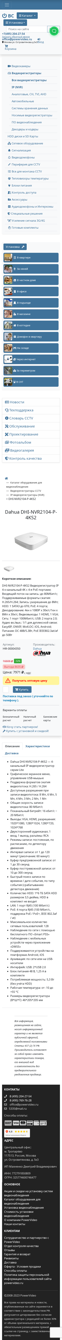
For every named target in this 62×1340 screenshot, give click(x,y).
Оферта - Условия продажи (22, 1266)
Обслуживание (21, 426)
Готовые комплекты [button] (24, 227)
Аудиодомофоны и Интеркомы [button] (32, 206)
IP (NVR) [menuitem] (17, 87)
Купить (23, 689)
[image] (31, 541)
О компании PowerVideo (20, 1220)
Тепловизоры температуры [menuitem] (30, 178)
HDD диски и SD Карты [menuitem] (23, 136)
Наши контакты (14, 1224)
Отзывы (9, 1250)
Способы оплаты (15, 1271)
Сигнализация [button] (21, 150)
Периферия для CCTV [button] (25, 164)
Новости (16, 402)
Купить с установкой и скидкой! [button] (27, 731)
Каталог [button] (27, 15)
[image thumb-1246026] (9, 568)
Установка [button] (15, 22)
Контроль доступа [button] (23, 192)
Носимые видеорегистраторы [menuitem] (32, 115)
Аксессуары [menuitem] (19, 199)
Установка (14, 247)
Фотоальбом (20, 442)
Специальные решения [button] (26, 213)
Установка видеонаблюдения (24, 1207)
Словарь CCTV (20, 418)
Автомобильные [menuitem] (23, 101)
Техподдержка (20, 410)
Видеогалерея (21, 450)
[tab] (12, 746)
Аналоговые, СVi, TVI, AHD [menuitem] (29, 94)
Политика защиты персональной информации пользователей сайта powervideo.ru (27, 1279)
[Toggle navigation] (7, 4)
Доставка (10, 1262)
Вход (40, 41)
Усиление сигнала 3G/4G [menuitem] (28, 220)
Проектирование (23, 434)
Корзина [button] (10, 49)
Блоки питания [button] (21, 185)
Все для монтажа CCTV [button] (26, 171)
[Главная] (6, 478)
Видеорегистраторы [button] (26, 73)
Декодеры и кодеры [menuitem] (25, 129)
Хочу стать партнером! (22, 727)
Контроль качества (25, 458)
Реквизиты (11, 1258)
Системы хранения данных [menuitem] (30, 108)
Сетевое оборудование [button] (27, 143)
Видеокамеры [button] (20, 66)
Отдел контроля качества (21, 1246)
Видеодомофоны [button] (23, 157)
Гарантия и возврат (17, 1254)
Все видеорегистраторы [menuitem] (29, 80)
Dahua (37, 648)
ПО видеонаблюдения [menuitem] (27, 122)
